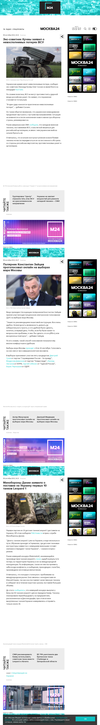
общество (16, 432)
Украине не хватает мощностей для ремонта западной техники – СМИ (48, 198)
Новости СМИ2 (8, 247)
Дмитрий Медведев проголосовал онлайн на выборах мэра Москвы (48, 419)
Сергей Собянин (30, 363)
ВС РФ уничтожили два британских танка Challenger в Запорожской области (47, 658)
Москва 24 (50, 28)
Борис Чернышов (13, 366)
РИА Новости (37, 533)
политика (9, 214)
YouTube (19, 89)
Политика (23, 35)
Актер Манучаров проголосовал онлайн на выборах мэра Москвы (23, 419)
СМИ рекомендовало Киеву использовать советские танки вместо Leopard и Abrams (23, 658)
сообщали (33, 124)
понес (39, 559)
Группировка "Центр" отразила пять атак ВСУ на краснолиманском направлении (23, 200)
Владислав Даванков (15, 361)
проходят (30, 348)
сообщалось (19, 590)
